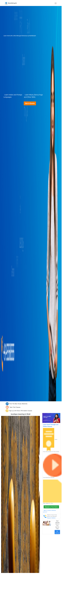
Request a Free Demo (51, 507)
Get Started (57, 532)
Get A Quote (30, 103)
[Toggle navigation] (55, 3)
